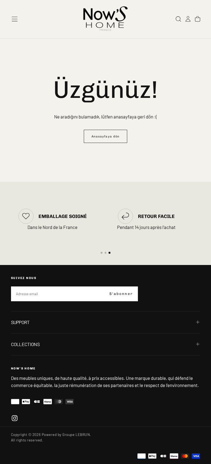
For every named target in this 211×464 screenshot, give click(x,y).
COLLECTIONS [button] (25, 344)
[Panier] (197, 19)
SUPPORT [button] (20, 322)
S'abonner (121, 294)
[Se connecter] (187, 19)
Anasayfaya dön (105, 136)
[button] (14, 19)
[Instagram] (14, 418)
